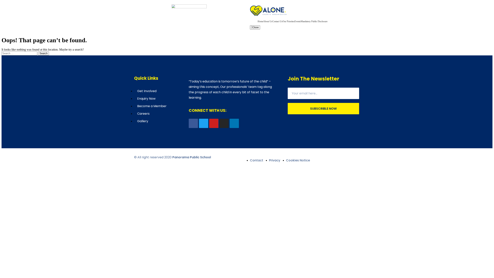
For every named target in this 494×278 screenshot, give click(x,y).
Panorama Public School (191, 157)
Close (255, 27)
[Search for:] (20, 53)
